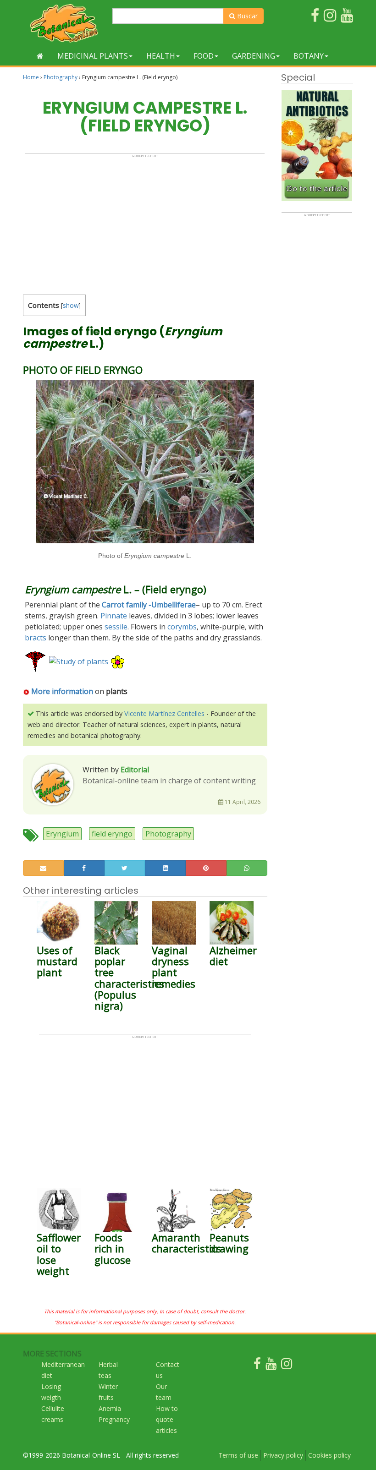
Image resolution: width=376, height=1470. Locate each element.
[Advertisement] (145, 222)
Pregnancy (114, 1419)
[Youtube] (270, 1365)
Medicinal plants (92, 56)
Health (160, 56)
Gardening (253, 56)
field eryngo (112, 834)
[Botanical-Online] (64, 23)
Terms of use (238, 1455)
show (71, 305)
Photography (60, 77)
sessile (116, 627)
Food (204, 56)
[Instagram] (286, 1365)
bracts (35, 638)
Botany (308, 56)
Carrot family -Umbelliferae (149, 605)
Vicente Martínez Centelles (164, 713)
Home (31, 77)
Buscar (246, 15)
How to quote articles (167, 1419)
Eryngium (62, 834)
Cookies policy (329, 1455)
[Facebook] (257, 1365)
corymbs (182, 627)
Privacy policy (283, 1455)
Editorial (135, 770)
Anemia (110, 1408)
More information (62, 691)
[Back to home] (40, 56)
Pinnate (113, 616)
